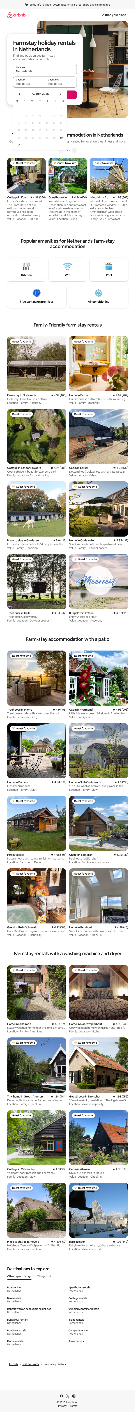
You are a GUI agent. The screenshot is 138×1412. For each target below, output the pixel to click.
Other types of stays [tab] (19, 1276)
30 (61, 137)
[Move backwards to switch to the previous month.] (19, 94)
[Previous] (61, 150)
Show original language (96, 4)
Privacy (62, 1406)
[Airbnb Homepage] (16, 15)
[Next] (74, 150)
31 (19, 145)
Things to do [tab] (44, 1276)
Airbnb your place (114, 15)
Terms (73, 1406)
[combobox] (45, 71)
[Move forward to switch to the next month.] (61, 94)
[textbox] (29, 84)
